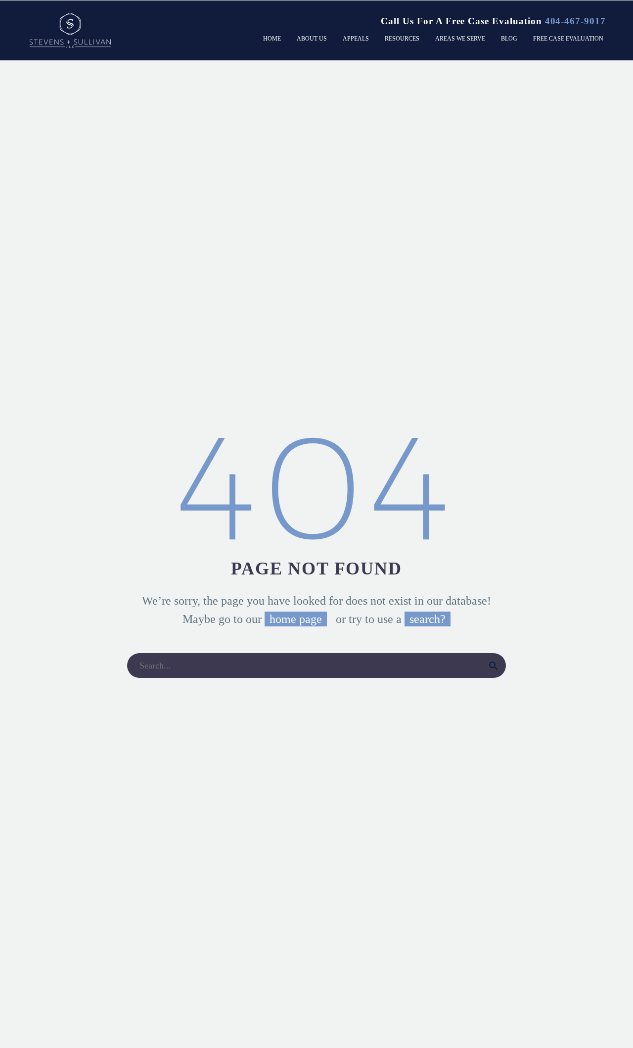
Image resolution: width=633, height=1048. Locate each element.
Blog (509, 38)
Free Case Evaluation (568, 38)
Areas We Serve (460, 38)
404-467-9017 (575, 21)
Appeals (356, 38)
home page (296, 619)
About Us (312, 38)
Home (272, 38)
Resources (402, 38)
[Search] (493, 665)
